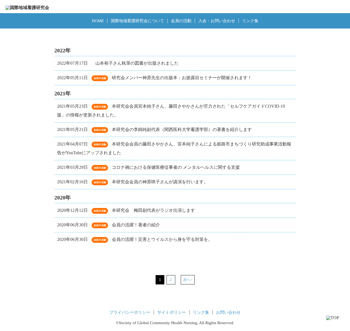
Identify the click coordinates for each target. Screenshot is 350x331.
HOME (98, 21)
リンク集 (250, 21)
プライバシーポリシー (129, 312)
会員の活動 (181, 21)
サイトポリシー (171, 312)
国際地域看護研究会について (137, 21)
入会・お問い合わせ (216, 21)
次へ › (187, 280)
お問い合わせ (228, 312)
